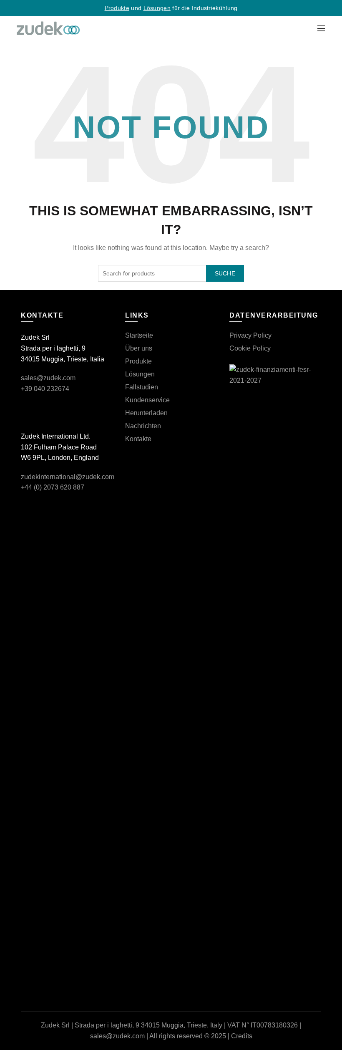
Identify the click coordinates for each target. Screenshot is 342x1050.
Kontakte (138, 438)
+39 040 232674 (45, 388)
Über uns (138, 348)
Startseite (139, 335)
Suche (225, 273)
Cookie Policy (250, 348)
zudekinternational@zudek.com (67, 476)
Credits (241, 1036)
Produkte (117, 8)
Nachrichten (143, 425)
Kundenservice (147, 400)
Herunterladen (146, 412)
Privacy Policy (250, 335)
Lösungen (157, 8)
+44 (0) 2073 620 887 (52, 487)
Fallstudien (141, 387)
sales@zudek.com (48, 377)
